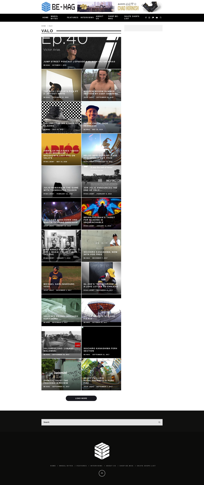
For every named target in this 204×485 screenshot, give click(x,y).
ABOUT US (99, 17)
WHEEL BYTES (54, 17)
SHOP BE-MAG (113, 17)
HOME (45, 17)
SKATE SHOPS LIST (131, 17)
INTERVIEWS (87, 17)
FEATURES (72, 17)
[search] (159, 422)
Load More (81, 398)
